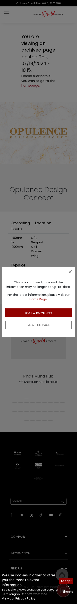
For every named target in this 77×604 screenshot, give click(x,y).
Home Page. (38, 299)
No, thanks (68, 589)
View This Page (38, 325)
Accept (66, 581)
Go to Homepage (38, 313)
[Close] (70, 272)
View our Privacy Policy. (19, 598)
